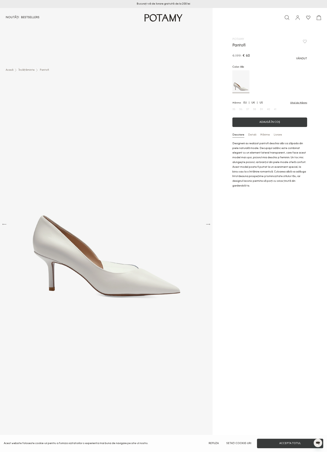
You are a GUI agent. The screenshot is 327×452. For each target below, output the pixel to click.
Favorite (308, 17)
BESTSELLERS (30, 17)
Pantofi (44, 70)
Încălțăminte (27, 70)
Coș (318, 17)
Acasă (9, 70)
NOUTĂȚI (12, 17)
